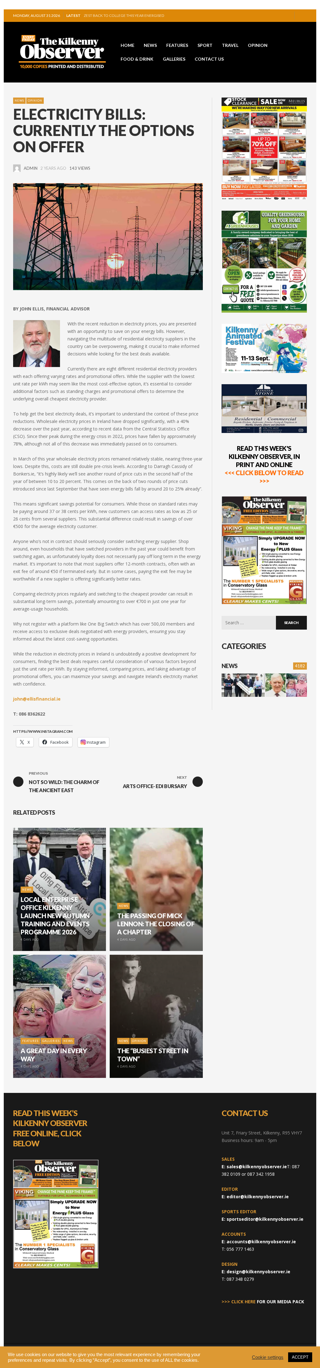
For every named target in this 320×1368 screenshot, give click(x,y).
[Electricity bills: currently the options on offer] (108, 236)
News (19, 100)
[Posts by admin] (17, 168)
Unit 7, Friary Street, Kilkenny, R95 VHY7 (262, 1133)
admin (31, 168)
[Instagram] (277, 15)
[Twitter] (287, 15)
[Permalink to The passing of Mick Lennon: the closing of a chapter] (275, 685)
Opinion (35, 100)
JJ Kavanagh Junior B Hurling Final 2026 (123, 15)
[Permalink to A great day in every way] (296, 685)
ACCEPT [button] (300, 1357)
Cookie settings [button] (267, 1357)
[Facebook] (267, 15)
